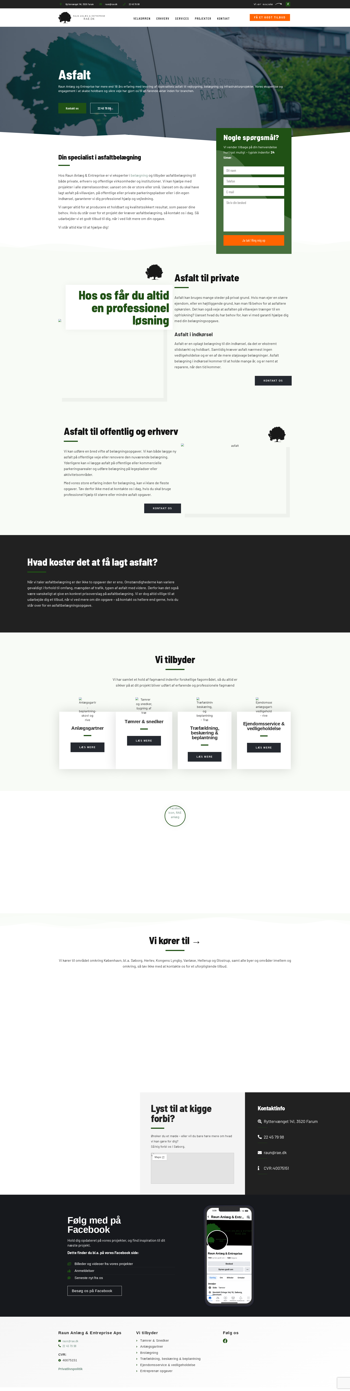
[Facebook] (225, 1341)
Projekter (203, 18)
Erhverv (162, 18)
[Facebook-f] (288, 4)
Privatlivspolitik (70, 1369)
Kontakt (223, 18)
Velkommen (142, 18)
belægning (140, 175)
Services (182, 18)
